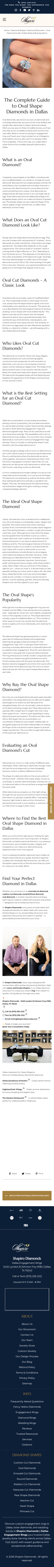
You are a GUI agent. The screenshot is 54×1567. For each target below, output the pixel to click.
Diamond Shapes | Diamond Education (28, 30)
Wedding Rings (27, 1423)
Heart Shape (27, 1506)
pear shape (35, 779)
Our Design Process (27, 1356)
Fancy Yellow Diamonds (27, 1406)
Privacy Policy (27, 1378)
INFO (27, 1394)
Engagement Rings (27, 1412)
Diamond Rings (27, 1417)
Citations (27, 1444)
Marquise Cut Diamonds (27, 1489)
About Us (27, 1324)
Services (27, 1439)
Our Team (27, 1340)
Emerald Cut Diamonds (27, 1473)
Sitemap (27, 1383)
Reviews (27, 1428)
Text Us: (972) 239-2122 (15, 1015)
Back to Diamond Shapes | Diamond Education (29, 1196)
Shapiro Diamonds (26, 1556)
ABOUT (27, 1316)
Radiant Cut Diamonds (27, 1484)
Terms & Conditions (27, 1372)
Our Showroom (27, 1329)
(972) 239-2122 (34, 1276)
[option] (27, 6)
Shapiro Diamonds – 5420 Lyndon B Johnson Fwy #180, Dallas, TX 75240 (26, 1002)
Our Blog (27, 1362)
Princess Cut (27, 1511)
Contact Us (27, 1334)
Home (7, 30)
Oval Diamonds (27, 1468)
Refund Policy (27, 1367)
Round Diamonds (27, 1479)
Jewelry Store (27, 1345)
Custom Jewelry (27, 1351)
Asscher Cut (27, 1500)
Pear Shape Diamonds (27, 1495)
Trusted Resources (27, 1434)
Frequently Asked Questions (27, 1401)
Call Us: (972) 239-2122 (14, 1011)
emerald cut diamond (38, 891)
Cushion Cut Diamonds (27, 1462)
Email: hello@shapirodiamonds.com (21, 1019)
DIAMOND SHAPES (27, 1455)
